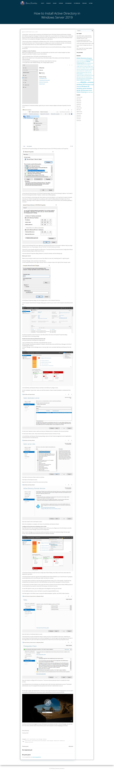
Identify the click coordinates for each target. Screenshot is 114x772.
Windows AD (62, 740)
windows (90, 82)
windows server (81, 88)
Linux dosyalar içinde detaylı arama (84, 75)
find (83, 63)
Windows (45, 739)
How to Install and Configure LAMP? (87, 66)
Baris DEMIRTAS (26, 31)
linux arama (80, 74)
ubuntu (83, 82)
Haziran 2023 (79, 107)
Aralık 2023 (79, 104)
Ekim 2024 (79, 99)
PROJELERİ (48, 3)
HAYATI (42, 3)
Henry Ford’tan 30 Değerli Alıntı (83, 45)
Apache (90, 58)
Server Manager (39, 739)
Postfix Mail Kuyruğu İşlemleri (82, 43)
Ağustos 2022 (79, 111)
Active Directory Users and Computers (39, 740)
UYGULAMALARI (68, 3)
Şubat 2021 (79, 116)
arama (87, 60)
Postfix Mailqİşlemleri (89, 78)
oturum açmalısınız (36, 757)
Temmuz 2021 (79, 113)
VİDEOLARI (84, 3)
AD (87, 58)
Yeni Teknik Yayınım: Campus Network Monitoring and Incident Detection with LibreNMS (84, 37)
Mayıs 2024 (79, 100)
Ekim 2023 (79, 106)
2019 (28, 739)
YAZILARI (54, 3)
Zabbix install (91, 92)
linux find (92, 75)
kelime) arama (83, 72)
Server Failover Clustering (83, 80)
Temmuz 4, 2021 (34, 31)
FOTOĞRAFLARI (77, 3)
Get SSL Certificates (87, 63)
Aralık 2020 (79, 120)
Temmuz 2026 (79, 97)
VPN (87, 82)
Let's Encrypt (89, 72)
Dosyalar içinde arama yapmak (81, 61)
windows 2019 (56, 740)
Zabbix (87, 92)
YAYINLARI (61, 3)
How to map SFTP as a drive (82, 69)
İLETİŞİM (90, 3)
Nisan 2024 (79, 102)
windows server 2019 (29, 742)
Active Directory (33, 739)
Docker (91, 60)
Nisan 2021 (79, 115)
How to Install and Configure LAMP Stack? (83, 67)
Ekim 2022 (79, 109)
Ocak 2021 (79, 118)
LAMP (86, 72)
